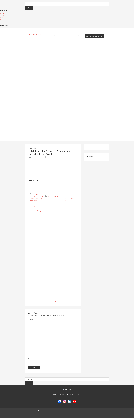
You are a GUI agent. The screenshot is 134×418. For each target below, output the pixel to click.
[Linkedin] (69, 401)
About (1, 19)
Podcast (2, 15)
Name (29, 343)
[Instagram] (64, 401)
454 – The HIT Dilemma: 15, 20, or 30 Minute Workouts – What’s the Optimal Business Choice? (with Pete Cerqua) (68, 202)
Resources (3, 13)
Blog (1, 17)
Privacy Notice (99, 412)
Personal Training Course (60, 35)
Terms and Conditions (89, 412)
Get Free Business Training (94, 36)
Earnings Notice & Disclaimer (96, 415)
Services (70, 35)
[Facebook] (59, 401)
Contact (2, 21)
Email (29, 351)
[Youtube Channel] (74, 401)
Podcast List (77, 35)
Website (30, 359)
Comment (31, 319)
